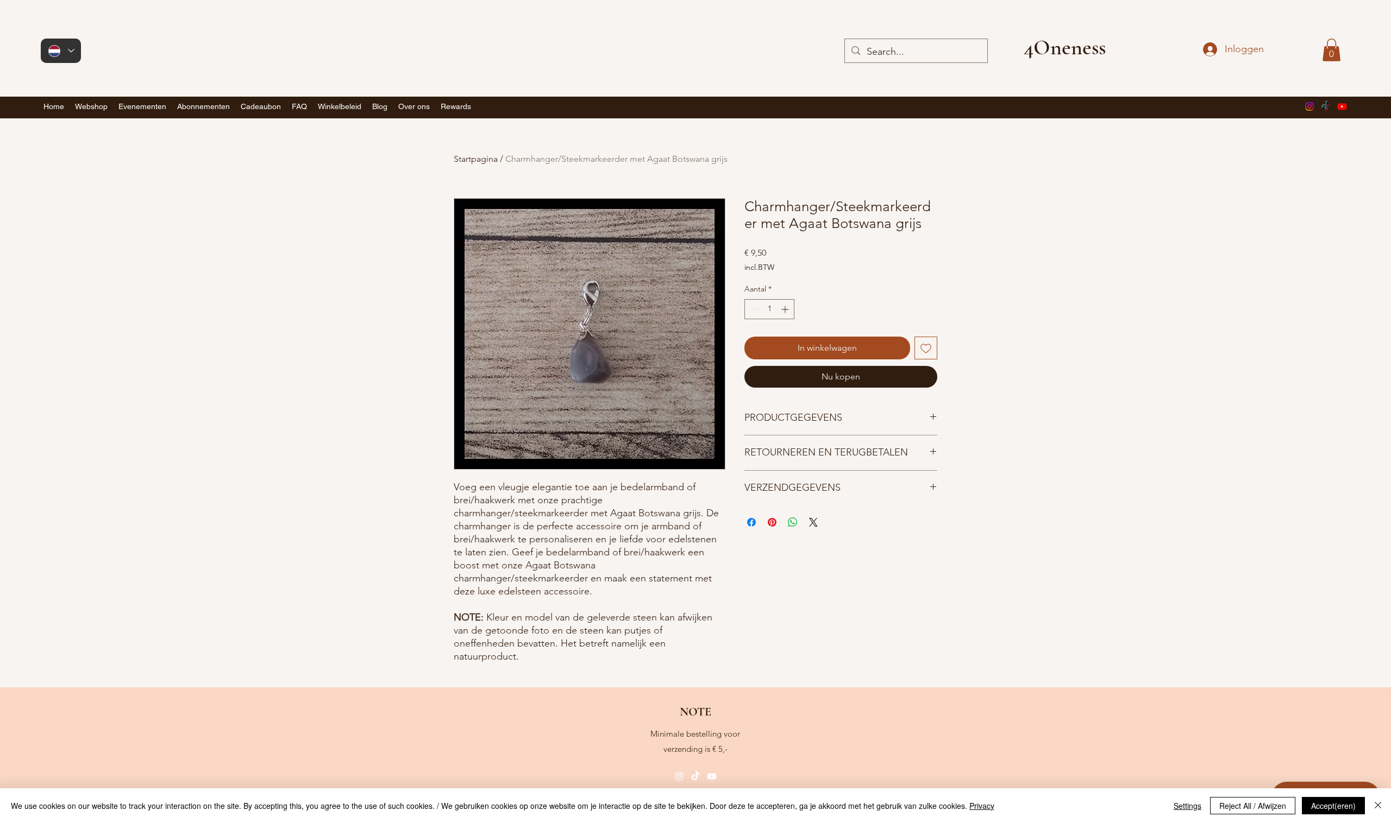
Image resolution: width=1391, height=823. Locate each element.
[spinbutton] (769, 309)
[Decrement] (753, 309)
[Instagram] (1309, 106)
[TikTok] (1325, 106)
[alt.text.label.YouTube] (711, 776)
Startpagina (476, 159)
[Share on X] (813, 522)
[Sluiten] (1377, 805)
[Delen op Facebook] (751, 522)
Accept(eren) (1333, 805)
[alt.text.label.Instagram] (679, 776)
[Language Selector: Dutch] (61, 51)
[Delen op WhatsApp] (792, 522)
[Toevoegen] (925, 348)
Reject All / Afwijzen (1252, 805)
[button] (1331, 50)
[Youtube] (1342, 106)
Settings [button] (1187, 805)
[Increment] (786, 309)
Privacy (981, 805)
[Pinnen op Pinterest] (772, 522)
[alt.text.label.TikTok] (695, 776)
